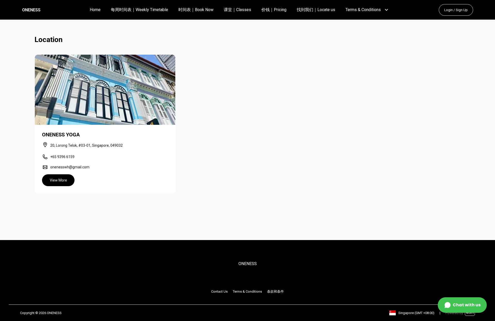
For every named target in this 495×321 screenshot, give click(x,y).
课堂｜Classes (237, 9)
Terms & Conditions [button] (363, 9)
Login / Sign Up (456, 10)
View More (58, 180)
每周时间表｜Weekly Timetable (139, 9)
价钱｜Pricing (273, 9)
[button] (386, 10)
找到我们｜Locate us (316, 9)
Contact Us (219, 291)
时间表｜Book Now (195, 9)
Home (95, 9)
